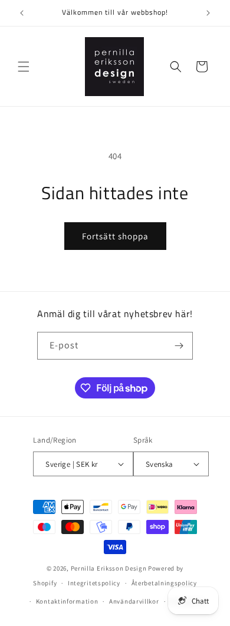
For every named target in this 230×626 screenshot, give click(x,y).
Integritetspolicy (94, 583)
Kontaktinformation (67, 601)
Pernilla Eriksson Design (109, 568)
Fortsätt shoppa (115, 236)
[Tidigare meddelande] (22, 13)
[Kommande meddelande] (208, 13)
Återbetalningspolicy (164, 583)
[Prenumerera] (179, 346)
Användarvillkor (134, 601)
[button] (24, 67)
